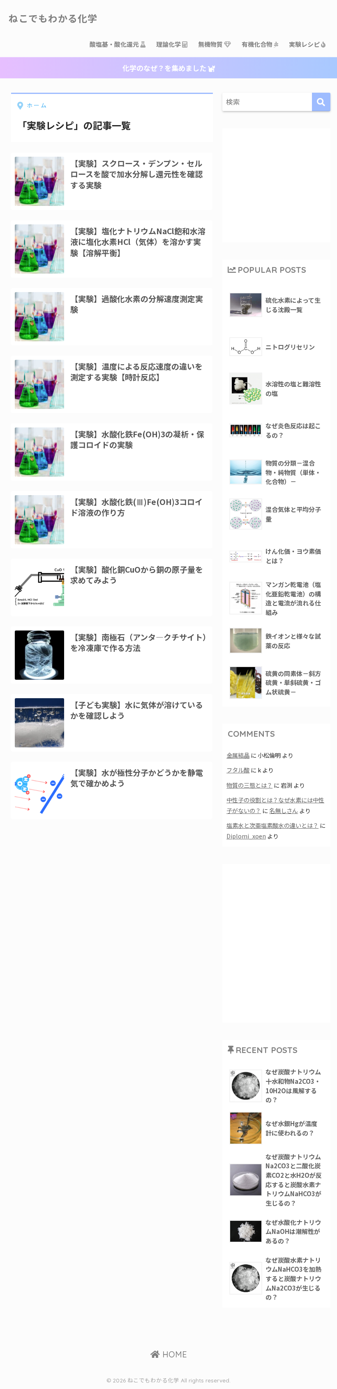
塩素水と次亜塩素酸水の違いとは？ (272, 825)
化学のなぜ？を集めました (165, 68)
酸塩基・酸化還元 (115, 44)
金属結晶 (237, 755)
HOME (173, 1354)
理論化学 (169, 44)
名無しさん (283, 810)
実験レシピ (305, 44)
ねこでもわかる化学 (53, 19)
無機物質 (211, 44)
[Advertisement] (281, 184)
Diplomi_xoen (246, 836)
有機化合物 (258, 44)
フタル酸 (237, 769)
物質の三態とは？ (249, 785)
